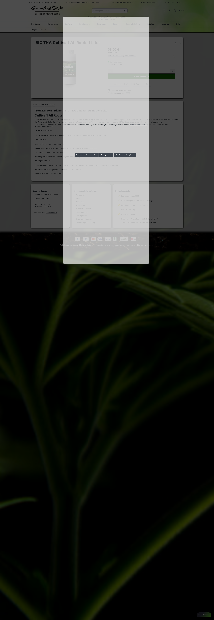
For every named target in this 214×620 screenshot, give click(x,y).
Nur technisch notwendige (86, 155)
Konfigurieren (106, 155)
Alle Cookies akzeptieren (125, 155)
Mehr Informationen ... (138, 125)
